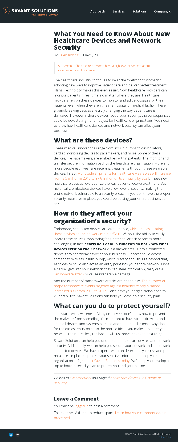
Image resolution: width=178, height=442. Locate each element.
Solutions (139, 11)
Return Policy (165, 437)
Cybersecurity (80, 378)
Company (161, 11)
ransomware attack (69, 274)
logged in (81, 406)
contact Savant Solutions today (106, 360)
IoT (143, 378)
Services (119, 11)
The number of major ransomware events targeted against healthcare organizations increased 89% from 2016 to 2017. (109, 286)
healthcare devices (125, 378)
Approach (97, 11)
